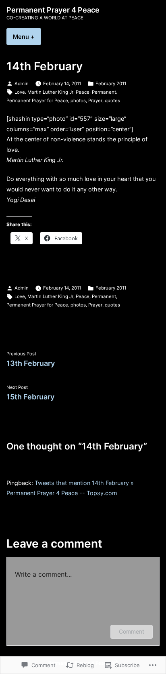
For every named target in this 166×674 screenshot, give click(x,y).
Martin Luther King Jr (50, 92)
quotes (112, 100)
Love (20, 92)
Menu (27, 36)
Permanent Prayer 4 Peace (53, 10)
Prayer (95, 100)
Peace (82, 92)
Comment (131, 631)
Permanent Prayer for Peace (37, 100)
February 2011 (110, 83)
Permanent (104, 92)
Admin (22, 83)
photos (78, 100)
